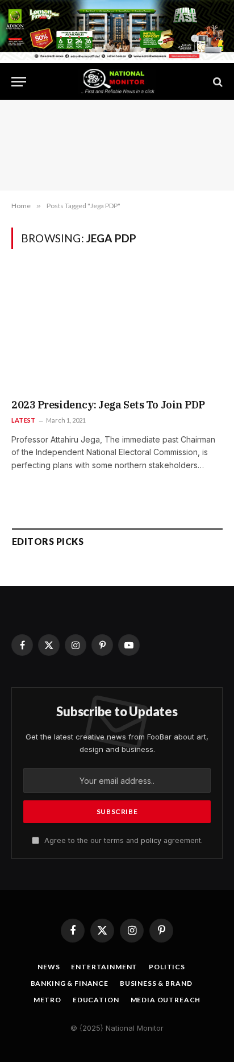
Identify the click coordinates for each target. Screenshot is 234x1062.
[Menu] (18, 81)
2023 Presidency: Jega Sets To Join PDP (108, 404)
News (48, 966)
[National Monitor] (116, 81)
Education (96, 999)
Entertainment (104, 966)
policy (151, 840)
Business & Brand (156, 983)
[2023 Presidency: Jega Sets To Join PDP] (117, 331)
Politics (167, 966)
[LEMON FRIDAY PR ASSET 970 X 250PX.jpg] (117, 57)
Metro (47, 999)
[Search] (217, 81)
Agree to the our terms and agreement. (122, 840)
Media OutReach (166, 999)
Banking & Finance (69, 983)
